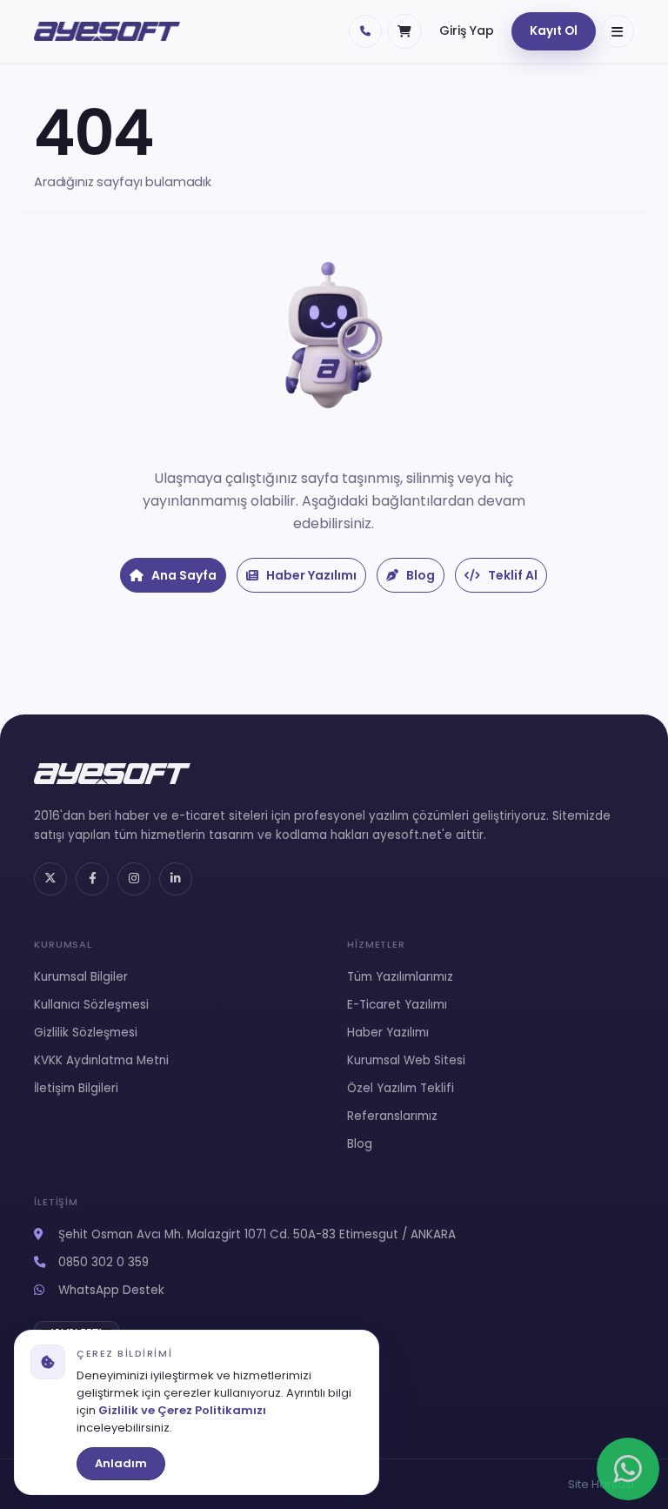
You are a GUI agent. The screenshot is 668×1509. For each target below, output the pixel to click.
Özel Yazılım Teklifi (400, 1088)
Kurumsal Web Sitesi (406, 1060)
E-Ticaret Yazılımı (397, 1004)
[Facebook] (92, 878)
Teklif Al (511, 575)
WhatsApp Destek (109, 1290)
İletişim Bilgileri (76, 1088)
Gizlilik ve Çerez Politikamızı (182, 1410)
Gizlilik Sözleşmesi (85, 1032)
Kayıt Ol (554, 31)
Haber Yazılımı (310, 575)
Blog (419, 575)
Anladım (121, 1463)
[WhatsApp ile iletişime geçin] (628, 1469)
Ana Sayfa (183, 575)
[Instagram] (133, 878)
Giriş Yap (466, 30)
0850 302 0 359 (102, 1262)
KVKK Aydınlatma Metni (101, 1060)
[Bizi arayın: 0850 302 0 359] (365, 31)
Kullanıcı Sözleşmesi (91, 1004)
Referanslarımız (392, 1116)
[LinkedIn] (175, 878)
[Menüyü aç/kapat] (617, 31)
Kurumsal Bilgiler (81, 977)
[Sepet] (404, 31)
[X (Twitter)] (50, 878)
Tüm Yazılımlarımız (400, 977)
